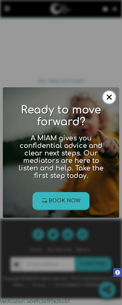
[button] (117, 273)
